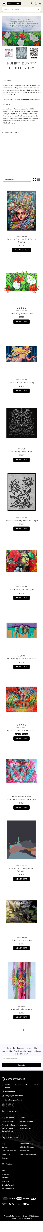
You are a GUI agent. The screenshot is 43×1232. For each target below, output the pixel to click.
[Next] (25, 1030)
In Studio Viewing (26, 1144)
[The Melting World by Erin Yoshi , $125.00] (21, 630)
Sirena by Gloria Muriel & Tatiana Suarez (21, 240)
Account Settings (8, 1189)
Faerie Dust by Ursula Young (21, 383)
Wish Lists (5, 1181)
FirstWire (29, 1218)
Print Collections (8, 1121)
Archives (23, 1125)
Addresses (5, 1178)
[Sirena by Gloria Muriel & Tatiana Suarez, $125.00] (21, 210)
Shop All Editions (8, 1118)
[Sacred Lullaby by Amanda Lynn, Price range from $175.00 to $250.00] (21, 699)
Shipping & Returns (27, 1147)
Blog (3, 1144)
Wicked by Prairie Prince (21, 940)
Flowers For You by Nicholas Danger (21, 521)
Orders (4, 1171)
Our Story (5, 1147)
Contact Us (6, 1154)
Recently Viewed (8, 1185)
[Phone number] (33, 3)
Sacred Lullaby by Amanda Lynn (21, 730)
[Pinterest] (9, 1104)
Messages (5, 1174)
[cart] (40, 3)
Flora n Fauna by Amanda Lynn (21, 799)
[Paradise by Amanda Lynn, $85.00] (21, 282)
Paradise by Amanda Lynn (21, 314)
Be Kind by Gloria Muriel (22, 452)
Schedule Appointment (13, 1100)
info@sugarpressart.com (14, 1096)
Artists (22, 1118)
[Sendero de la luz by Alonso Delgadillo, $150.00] (21, 840)
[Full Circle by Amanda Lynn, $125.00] (21, 561)
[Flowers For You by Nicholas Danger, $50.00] (21, 492)
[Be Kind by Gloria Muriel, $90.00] (21, 423)
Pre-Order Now (22, 250)
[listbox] (17, 179)
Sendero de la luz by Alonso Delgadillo (21, 870)
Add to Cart (23, 321)
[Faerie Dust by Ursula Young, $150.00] (21, 354)
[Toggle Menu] (4, 3)
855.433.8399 (10, 1092)
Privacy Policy (25, 1151)
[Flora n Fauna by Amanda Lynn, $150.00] (21, 771)
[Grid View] (34, 179)
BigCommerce (17, 1216)
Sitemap (5, 1158)
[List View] (38, 179)
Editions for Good (26, 1121)
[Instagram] (3, 1104)
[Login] (36, 3)
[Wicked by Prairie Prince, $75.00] (21, 911)
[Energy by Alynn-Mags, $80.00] (21, 980)
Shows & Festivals (8, 1125)
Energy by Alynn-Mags (21, 1009)
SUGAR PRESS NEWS (28, 1154)
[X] (6, 1104)
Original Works (25, 1129)
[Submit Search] (38, 9)
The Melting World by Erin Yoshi (21, 659)
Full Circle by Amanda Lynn (21, 590)
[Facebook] (13, 1104)
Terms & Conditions (9, 1151)
